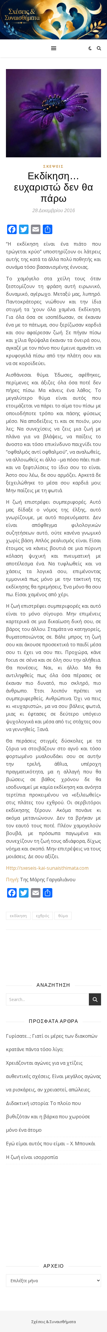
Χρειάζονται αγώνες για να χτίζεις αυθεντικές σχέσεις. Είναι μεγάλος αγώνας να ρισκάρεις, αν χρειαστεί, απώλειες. (53, 1076)
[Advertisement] (53, 1213)
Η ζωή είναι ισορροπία (32, 1157)
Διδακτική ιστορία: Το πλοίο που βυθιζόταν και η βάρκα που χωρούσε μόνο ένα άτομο (48, 1116)
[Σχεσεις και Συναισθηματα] (53, 19)
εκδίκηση (18, 915)
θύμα (63, 915)
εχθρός (42, 915)
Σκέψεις (53, 166)
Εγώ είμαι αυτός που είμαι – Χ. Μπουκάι (50, 1143)
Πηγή (12, 879)
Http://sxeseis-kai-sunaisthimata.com (47, 868)
